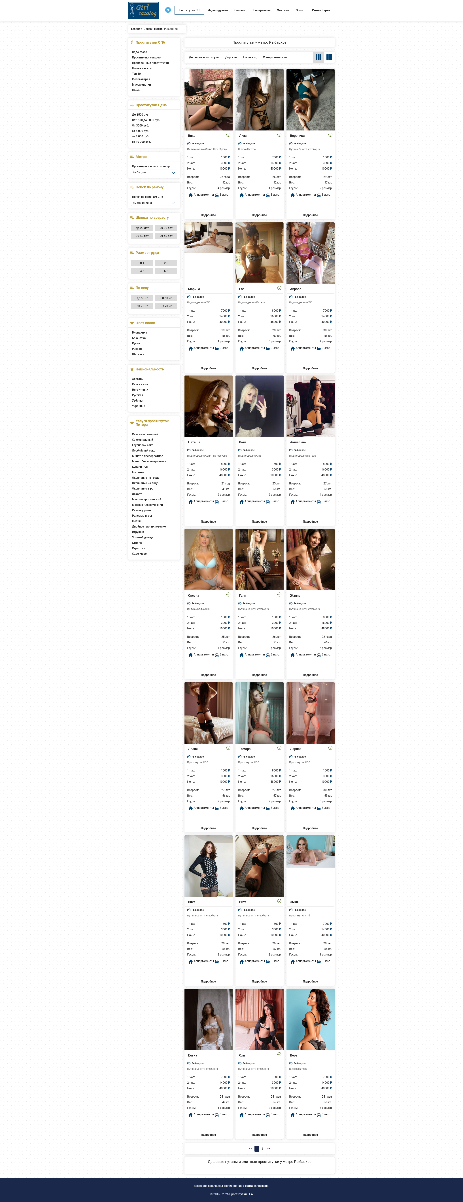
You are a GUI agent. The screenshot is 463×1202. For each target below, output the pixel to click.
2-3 (166, 263)
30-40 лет (142, 236)
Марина (194, 289)
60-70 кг (142, 306)
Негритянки (140, 389)
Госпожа (138, 472)
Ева (242, 289)
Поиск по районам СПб (147, 197)
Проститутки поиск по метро (151, 166)
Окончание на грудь (146, 477)
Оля (242, 1055)
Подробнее (208, 215)
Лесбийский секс (143, 450)
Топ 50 (136, 73)
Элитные (283, 10)
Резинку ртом (141, 510)
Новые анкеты (142, 68)
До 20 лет (142, 228)
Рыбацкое (198, 143)
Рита (243, 902)
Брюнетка (139, 338)
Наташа (194, 442)
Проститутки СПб (241, 1194)
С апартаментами (275, 57)
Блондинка (139, 332)
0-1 (142, 263)
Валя (243, 442)
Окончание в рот (143, 488)
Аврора (295, 289)
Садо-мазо (139, 553)
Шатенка (138, 354)
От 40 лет (166, 236)
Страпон (137, 543)
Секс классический (145, 434)
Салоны (239, 10)
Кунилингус (140, 467)
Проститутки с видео (146, 57)
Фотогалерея (141, 79)
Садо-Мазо (139, 52)
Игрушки (138, 532)
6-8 (166, 271)
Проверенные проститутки (150, 63)
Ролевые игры (142, 515)
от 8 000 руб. (140, 136)
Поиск (136, 90)
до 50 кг (142, 298)
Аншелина (298, 442)
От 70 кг (166, 306)
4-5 (142, 271)
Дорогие (231, 57)
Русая (136, 343)
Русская (137, 395)
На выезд (249, 57)
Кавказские (140, 384)
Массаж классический (147, 505)
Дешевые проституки (204, 57)
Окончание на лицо (145, 483)
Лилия (193, 749)
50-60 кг (166, 298)
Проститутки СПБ (189, 10)
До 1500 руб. (140, 114)
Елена (192, 1055)
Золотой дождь (142, 537)
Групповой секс (142, 445)
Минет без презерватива (149, 461)
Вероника (297, 136)
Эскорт (301, 10)
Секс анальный (142, 439)
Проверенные (261, 10)
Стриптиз (138, 548)
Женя (294, 902)
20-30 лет (166, 228)
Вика (192, 136)
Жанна (295, 595)
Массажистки (141, 84)
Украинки (138, 406)
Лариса (295, 749)
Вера (294, 1055)
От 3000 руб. (140, 125)
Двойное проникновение (149, 526)
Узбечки (137, 400)
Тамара (245, 749)
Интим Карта (321, 10)
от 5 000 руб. (140, 131)
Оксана (193, 595)
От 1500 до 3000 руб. (146, 120)
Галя (242, 595)
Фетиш (136, 521)
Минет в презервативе (147, 456)
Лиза (243, 136)
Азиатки (137, 379)
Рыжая (137, 349)
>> (268, 1148)
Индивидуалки (218, 10)
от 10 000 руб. (141, 142)
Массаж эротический (146, 499)
